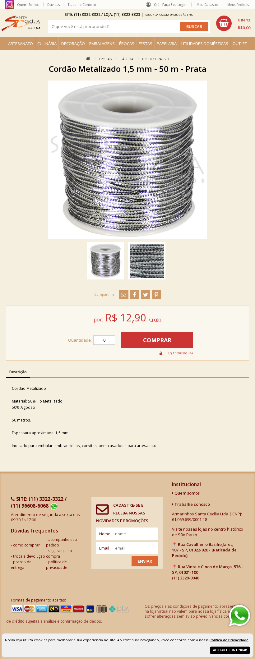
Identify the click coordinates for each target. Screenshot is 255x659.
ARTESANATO (20, 43)
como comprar (26, 544)
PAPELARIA (167, 43)
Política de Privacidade (229, 640)
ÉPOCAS (126, 43)
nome (104, 534)
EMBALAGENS (102, 43)
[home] (21, 23)
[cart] (233, 23)
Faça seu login (174, 4)
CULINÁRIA (47, 43)
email (104, 548)
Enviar (145, 561)
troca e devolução (29, 556)
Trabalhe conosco (192, 504)
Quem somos (187, 493)
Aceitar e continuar (230, 650)
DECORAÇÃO (73, 43)
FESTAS (145, 43)
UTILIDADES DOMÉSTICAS (204, 43)
